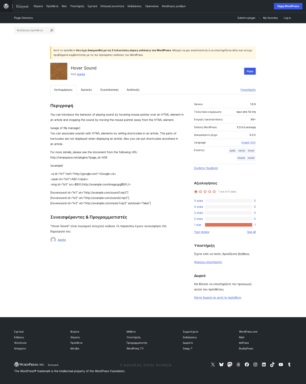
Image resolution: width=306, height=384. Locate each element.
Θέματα (75, 337)
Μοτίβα (74, 348)
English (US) (249, 142)
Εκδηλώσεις (190, 337)
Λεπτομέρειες (63, 89)
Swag (187, 348)
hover (251, 150)
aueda (81, 74)
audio (233, 150)
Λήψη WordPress (288, 6)
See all (251, 232)
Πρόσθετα (76, 342)
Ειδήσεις (19, 337)
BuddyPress (246, 348)
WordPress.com (248, 331)
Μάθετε (131, 331)
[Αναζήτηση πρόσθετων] (51, 30)
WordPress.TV (135, 348)
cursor (241, 150)
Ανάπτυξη (133, 89)
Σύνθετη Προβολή (206, 168)
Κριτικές (86, 89)
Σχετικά (19, 331)
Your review (201, 232)
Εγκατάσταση (109, 89)
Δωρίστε (188, 342)
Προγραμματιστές (137, 342)
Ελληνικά (53, 364)
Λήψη (249, 71)
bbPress (244, 342)
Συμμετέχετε (190, 331)
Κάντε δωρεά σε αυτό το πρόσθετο (217, 297)
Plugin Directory (23, 17)
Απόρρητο (20, 348)
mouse (241, 158)
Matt (241, 337)
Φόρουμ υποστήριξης (208, 262)
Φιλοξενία (20, 342)
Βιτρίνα (74, 331)
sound (251, 158)
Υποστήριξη (248, 89)
